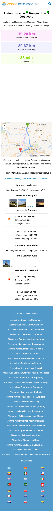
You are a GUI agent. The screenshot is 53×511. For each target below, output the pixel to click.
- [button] (4, 128)
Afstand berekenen (29, 314)
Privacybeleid (26, 461)
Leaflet (35, 155)
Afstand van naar (26, 320)
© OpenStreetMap (45, 155)
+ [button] (4, 125)
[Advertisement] (26, 91)
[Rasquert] (13, 207)
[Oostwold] (6, 267)
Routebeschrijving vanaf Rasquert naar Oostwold (26, 178)
